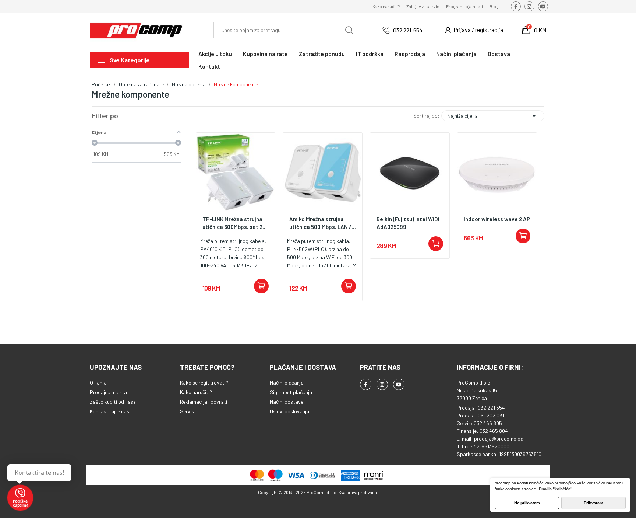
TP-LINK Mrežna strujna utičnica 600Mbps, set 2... (234, 223)
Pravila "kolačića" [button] (555, 489)
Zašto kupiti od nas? (113, 402)
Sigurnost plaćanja (291, 392)
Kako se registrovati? (204, 382)
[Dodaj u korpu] (261, 286)
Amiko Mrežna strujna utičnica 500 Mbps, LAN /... (322, 223)
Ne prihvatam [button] (527, 503)
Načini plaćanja (287, 382)
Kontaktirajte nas (109, 411)
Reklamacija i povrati (203, 402)
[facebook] (516, 6)
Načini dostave (286, 402)
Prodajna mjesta (108, 392)
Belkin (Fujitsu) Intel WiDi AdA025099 (408, 223)
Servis (187, 411)
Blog (494, 6)
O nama (98, 382)
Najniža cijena (492, 115)
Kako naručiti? (386, 6)
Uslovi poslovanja (289, 411)
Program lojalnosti (464, 6)
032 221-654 (408, 30)
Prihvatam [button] (593, 503)
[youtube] (543, 6)
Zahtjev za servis (422, 6)
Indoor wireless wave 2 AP (497, 219)
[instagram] (529, 6)
